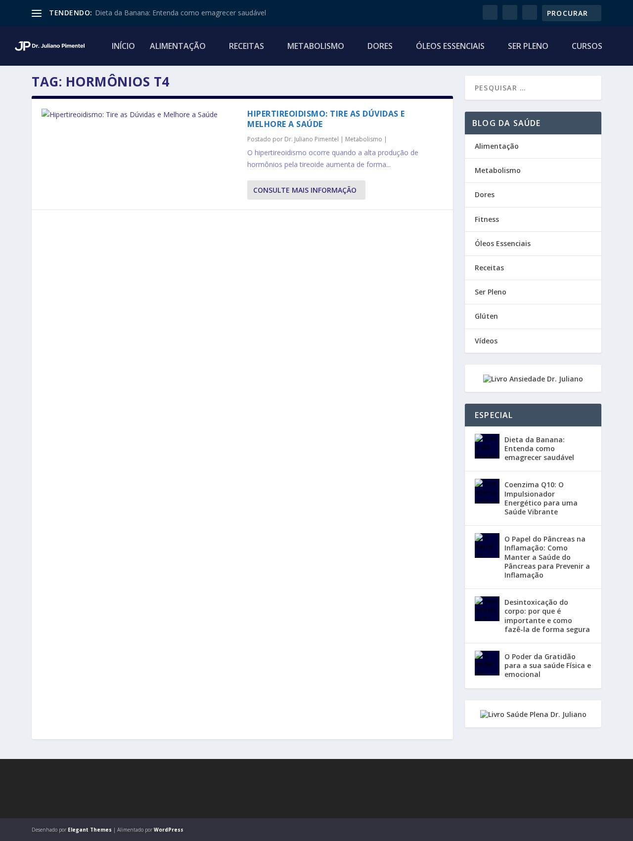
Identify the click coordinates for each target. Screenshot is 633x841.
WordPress (168, 829)
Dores (380, 46)
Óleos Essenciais (450, 46)
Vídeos (486, 340)
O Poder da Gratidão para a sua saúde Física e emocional (547, 665)
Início (123, 46)
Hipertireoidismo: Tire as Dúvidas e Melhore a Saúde (326, 118)
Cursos (587, 46)
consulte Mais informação (305, 190)
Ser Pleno (528, 46)
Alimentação (178, 46)
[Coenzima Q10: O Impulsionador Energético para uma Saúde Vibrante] (487, 491)
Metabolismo (315, 46)
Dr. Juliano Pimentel (311, 139)
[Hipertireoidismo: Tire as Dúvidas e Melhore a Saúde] (139, 115)
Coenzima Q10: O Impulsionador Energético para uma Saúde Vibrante (541, 498)
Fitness (487, 219)
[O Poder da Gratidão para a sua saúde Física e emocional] (487, 663)
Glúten (486, 316)
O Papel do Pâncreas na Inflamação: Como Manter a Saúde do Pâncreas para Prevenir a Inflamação (547, 557)
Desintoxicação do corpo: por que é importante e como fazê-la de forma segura (547, 615)
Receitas (246, 46)
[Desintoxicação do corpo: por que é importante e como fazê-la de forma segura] (487, 608)
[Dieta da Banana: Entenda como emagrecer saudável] (487, 446)
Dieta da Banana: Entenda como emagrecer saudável (180, 12)
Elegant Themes (90, 829)
